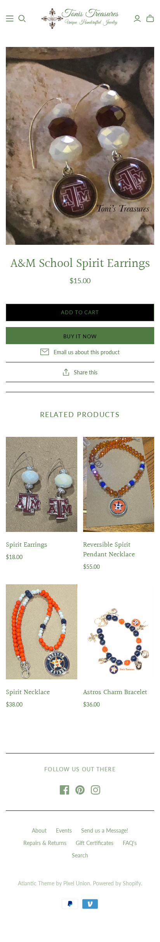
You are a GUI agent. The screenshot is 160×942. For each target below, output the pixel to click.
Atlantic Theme (36, 883)
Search (80, 855)
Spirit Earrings (26, 545)
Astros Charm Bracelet (115, 692)
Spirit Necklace (28, 692)
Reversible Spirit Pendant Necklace (109, 549)
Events (64, 830)
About (39, 830)
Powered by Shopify (117, 883)
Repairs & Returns (44, 843)
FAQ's (130, 843)
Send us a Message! (104, 830)
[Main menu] (10, 19)
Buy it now (80, 336)
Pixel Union (76, 883)
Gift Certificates (94, 843)
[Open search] (22, 19)
